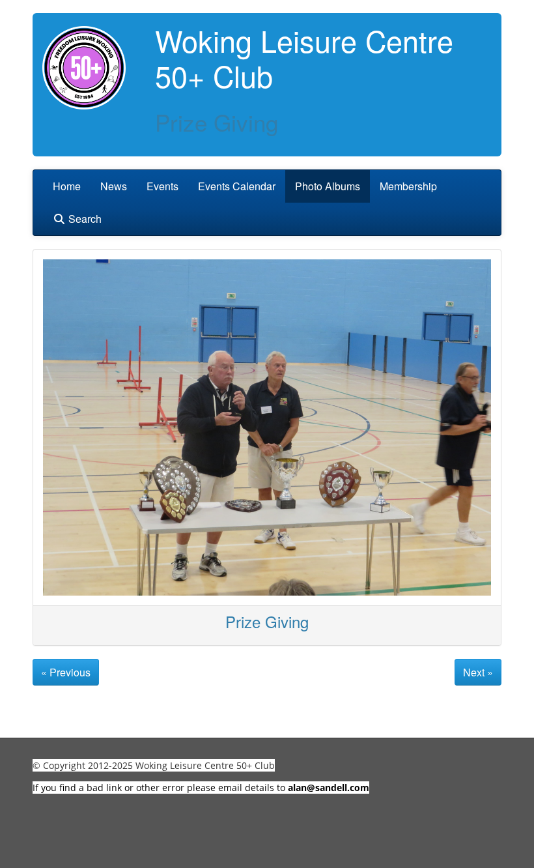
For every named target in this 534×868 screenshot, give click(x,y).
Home (67, 186)
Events (162, 186)
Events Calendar (236, 186)
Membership (408, 186)
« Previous (66, 672)
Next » (478, 672)
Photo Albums (327, 186)
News (113, 186)
